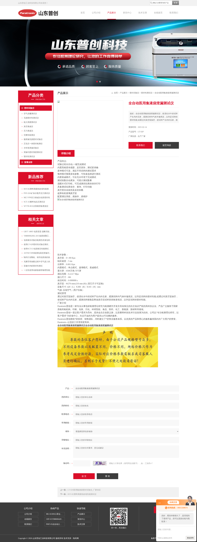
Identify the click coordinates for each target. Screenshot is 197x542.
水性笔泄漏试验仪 (31, 148)
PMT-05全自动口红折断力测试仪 (55, 524)
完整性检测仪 (29, 135)
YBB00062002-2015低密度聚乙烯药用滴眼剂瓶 (43, 236)
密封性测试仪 (29, 157)
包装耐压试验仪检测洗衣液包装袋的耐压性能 (42, 240)
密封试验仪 (29, 108)
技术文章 (142, 13)
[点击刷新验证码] (99, 463)
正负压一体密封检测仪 (33, 144)
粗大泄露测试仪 (30, 122)
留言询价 (167, 145)
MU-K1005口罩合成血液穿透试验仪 (55, 514)
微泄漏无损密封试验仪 (33, 139)
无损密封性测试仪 (31, 118)
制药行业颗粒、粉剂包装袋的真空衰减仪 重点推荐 (45, 257)
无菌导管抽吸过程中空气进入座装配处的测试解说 (44, 262)
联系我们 (174, 13)
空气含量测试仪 (30, 114)
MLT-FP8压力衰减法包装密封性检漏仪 (40, 198)
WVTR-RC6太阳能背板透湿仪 (36, 206)
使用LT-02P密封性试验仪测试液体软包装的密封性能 (45, 244)
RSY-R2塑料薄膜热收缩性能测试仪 (38, 189)
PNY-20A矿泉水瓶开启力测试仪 (37, 193)
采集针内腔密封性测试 (33, 266)
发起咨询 (190, 538)
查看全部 (28, 162)
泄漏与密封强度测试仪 (33, 152)
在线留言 (158, 13)
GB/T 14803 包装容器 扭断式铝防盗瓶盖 (40, 232)
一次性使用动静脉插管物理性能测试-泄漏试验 (43, 270)
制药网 (76, 538)
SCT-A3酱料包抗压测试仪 (34, 202)
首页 (83, 13)
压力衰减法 (28, 131)
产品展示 (111, 13)
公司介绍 (96, 13)
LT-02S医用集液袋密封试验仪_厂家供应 (84, 490)
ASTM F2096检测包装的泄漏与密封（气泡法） (43, 253)
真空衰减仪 (28, 126)
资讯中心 (127, 13)
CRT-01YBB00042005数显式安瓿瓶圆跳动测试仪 (55, 519)
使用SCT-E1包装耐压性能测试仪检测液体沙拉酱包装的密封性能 (50, 249)
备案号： (155, 538)
